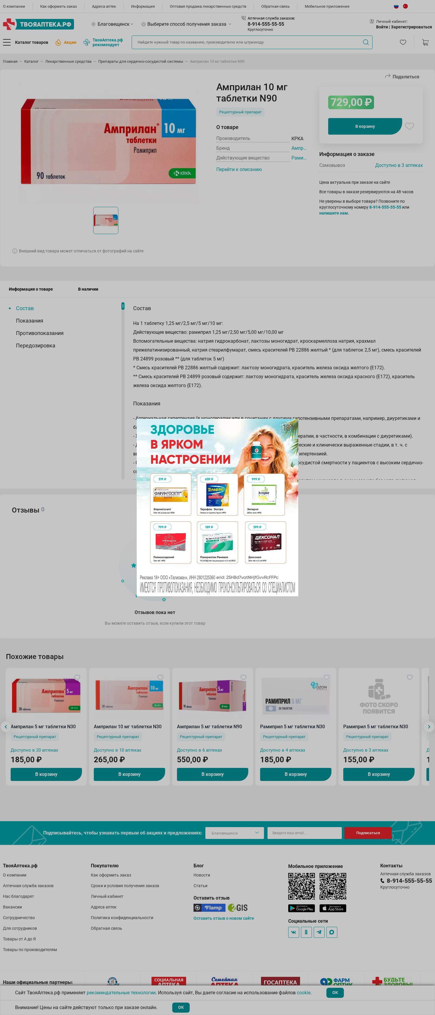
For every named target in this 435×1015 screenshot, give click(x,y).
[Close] (291, 425)
